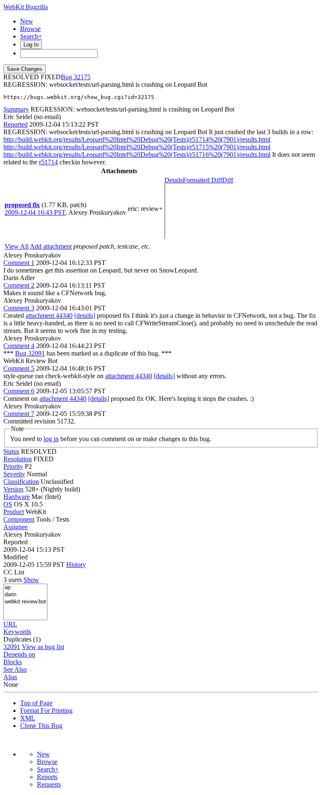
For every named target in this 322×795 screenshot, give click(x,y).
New (26, 21)
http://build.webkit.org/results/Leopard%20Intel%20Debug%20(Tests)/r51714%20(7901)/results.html (136, 139)
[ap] (25, 587)
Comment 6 (18, 391)
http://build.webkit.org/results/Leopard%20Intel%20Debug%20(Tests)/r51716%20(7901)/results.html (136, 154)
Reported (15, 124)
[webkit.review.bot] (25, 601)
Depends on (19, 654)
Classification (21, 481)
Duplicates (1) (22, 639)
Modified (15, 557)
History (76, 564)
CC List (13, 572)
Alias (10, 677)
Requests (49, 784)
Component (18, 519)
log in (51, 438)
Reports (47, 776)
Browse (30, 28)
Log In (31, 45)
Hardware (16, 496)
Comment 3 (18, 308)
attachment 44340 (49, 315)
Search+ (31, 36)
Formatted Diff (202, 180)
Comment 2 (18, 285)
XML (27, 718)
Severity (14, 474)
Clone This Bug (41, 725)
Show (31, 579)
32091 (11, 646)
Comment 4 (18, 345)
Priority (13, 466)
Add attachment (51, 246)
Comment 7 (18, 413)
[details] (84, 315)
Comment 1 (18, 262)
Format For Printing (46, 710)
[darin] (25, 594)
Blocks (12, 661)
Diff (227, 180)
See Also (15, 669)
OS (7, 504)
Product (13, 511)
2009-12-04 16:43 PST (35, 212)
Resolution (17, 458)
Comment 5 (18, 368)
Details (173, 180)
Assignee (15, 526)
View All (17, 246)
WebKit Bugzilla (25, 6)
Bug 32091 (30, 353)
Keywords (17, 631)
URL (10, 624)
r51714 (48, 162)
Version (13, 489)
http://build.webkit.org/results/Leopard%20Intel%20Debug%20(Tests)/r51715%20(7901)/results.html (136, 147)
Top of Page (36, 703)
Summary (16, 109)
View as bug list (43, 646)
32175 (82, 77)
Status (11, 451)
